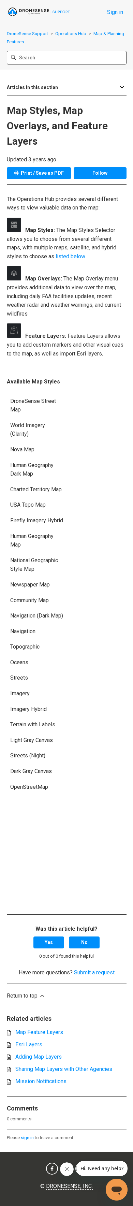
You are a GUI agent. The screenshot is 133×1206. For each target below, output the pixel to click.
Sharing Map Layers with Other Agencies (63, 1069)
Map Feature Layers (39, 1032)
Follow (99, 173)
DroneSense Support (27, 33)
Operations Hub (70, 33)
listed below (70, 256)
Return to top (23, 995)
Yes (49, 942)
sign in (27, 1137)
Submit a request (94, 972)
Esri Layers (28, 1044)
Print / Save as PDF (42, 173)
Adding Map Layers (38, 1057)
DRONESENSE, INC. (69, 1186)
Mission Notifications (40, 1081)
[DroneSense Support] (39, 12)
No (84, 942)
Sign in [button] (115, 12)
